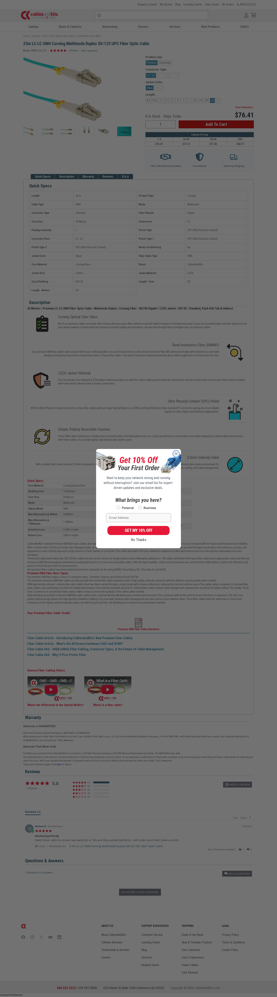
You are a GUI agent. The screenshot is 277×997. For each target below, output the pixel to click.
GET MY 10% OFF (138, 530)
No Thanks (138, 539)
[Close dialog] (176, 453)
